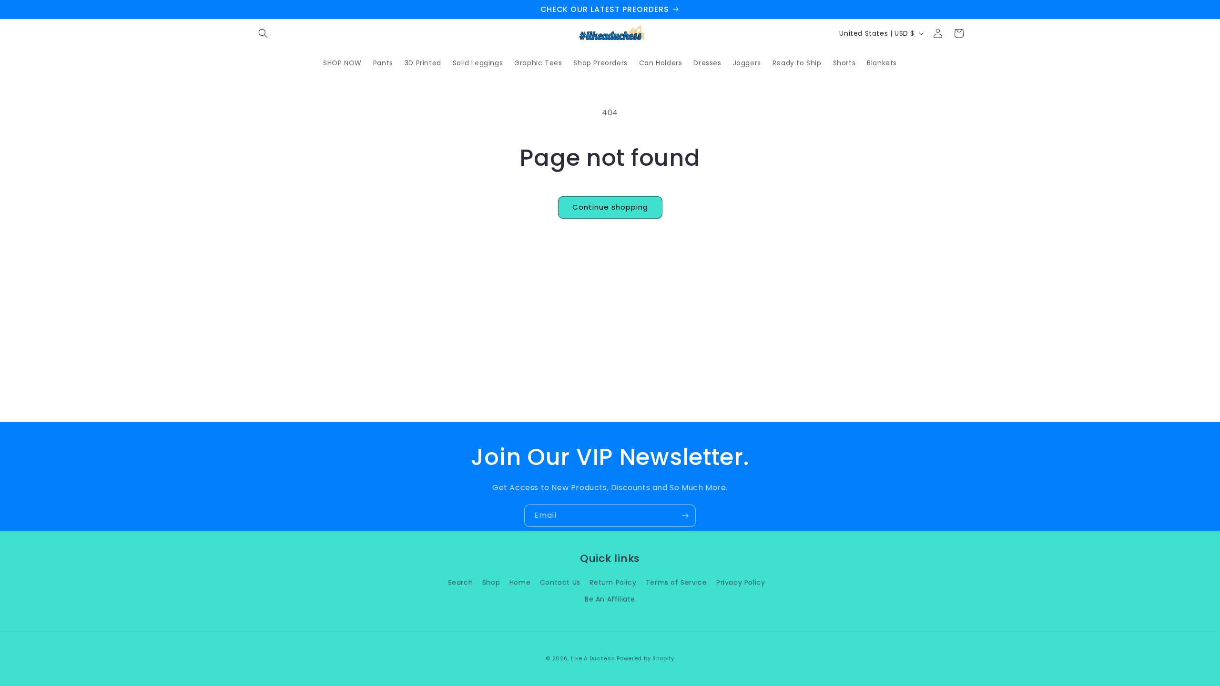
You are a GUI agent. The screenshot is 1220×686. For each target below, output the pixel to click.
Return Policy (613, 582)
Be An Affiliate (610, 599)
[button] (263, 33)
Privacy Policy (740, 582)
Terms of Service (676, 582)
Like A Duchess (593, 658)
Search (460, 582)
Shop (491, 582)
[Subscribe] (684, 515)
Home (519, 582)
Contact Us (560, 582)
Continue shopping (610, 207)
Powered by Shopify (645, 658)
